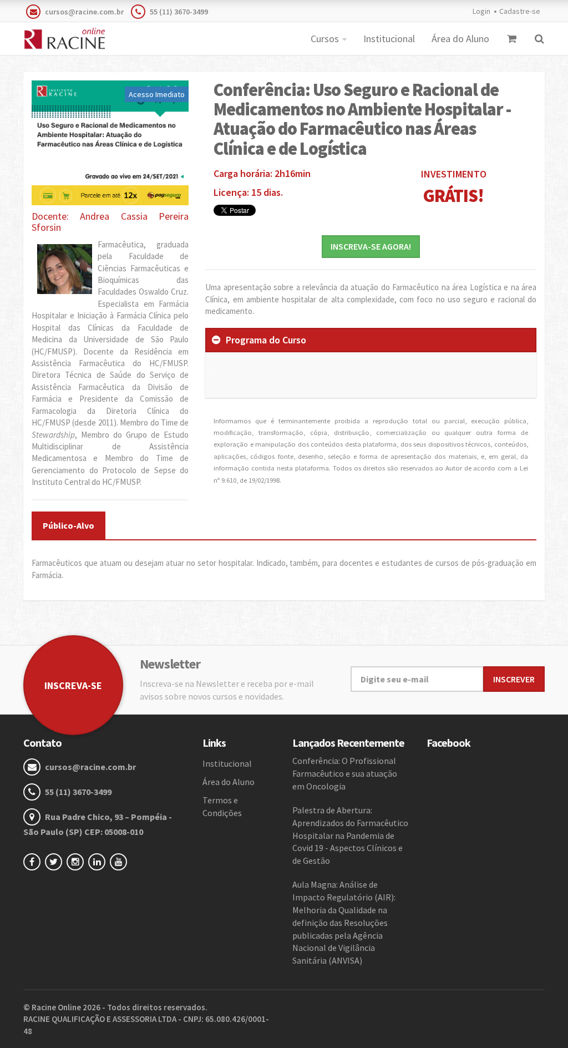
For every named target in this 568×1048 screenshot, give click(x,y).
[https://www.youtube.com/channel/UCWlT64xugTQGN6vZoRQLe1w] (120, 861)
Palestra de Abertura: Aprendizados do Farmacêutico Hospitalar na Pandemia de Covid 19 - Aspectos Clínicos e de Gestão (350, 835)
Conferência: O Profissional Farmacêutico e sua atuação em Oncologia (344, 773)
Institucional (389, 38)
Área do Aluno (460, 38)
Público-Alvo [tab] (68, 525)
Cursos (325, 38)
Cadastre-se (519, 11)
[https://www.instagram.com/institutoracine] (77, 861)
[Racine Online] (64, 38)
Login (481, 11)
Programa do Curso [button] (266, 339)
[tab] (370, 340)
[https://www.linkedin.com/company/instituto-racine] (99, 861)
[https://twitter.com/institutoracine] (56, 861)
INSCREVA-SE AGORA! (371, 246)
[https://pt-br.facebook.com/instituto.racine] (34, 861)
